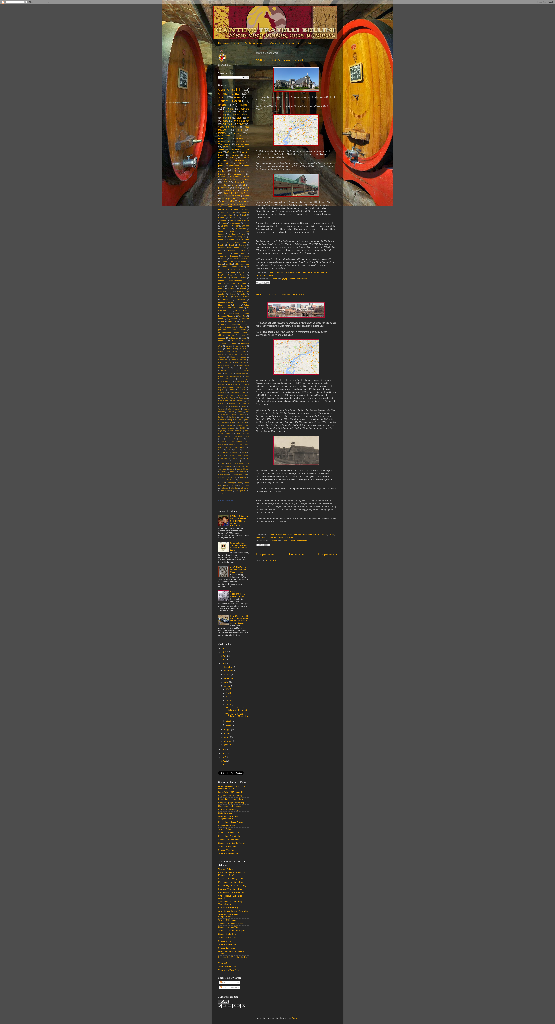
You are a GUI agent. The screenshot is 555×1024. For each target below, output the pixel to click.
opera (233, 458)
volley (243, 294)
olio (243, 171)
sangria (232, 472)
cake (232, 422)
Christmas (221, 357)
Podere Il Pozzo (320, 535)
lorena (236, 450)
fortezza (221, 289)
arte (239, 117)
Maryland (222, 272)
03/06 (229, 725)
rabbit (229, 463)
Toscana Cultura (225, 869)
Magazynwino (226, 381)
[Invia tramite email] (257, 282)
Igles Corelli (228, 373)
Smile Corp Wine (226, 813)
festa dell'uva (244, 212)
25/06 (229, 689)
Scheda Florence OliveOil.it (230, 924)
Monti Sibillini (241, 387)
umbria (229, 346)
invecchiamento (224, 332)
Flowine (235, 368)
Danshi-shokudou (224, 362)
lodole (236, 332)
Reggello (236, 305)
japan (220, 166)
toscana (259, 275)
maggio (227, 730)
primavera (222, 341)
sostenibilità (233, 240)
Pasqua (221, 218)
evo (219, 327)
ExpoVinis (241, 300)
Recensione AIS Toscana (229, 806)
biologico (221, 283)
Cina (225, 168)
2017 (224, 656)
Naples (220, 390)
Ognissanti (222, 392)
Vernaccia (237, 313)
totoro (226, 485)
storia (246, 166)
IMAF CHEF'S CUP (234, 193)
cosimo (221, 286)
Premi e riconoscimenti (255, 42)
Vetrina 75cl (223, 963)
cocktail (221, 324)
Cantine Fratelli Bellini (225, 500)
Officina (243, 390)
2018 (224, 652)
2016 (224, 660)
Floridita (227, 368)
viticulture (245, 240)
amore (220, 319)
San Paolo (231, 308)
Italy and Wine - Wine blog (230, 796)
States (316, 272)
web (247, 485)
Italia (305, 535)
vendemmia (228, 190)
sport (247, 196)
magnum (245, 256)
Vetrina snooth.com (227, 966)
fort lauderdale (232, 439)
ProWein (233, 218)
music (234, 185)
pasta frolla (245, 461)
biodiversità (222, 420)
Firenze (240, 111)
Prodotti (236, 42)
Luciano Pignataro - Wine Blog (232, 885)
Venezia (221, 409)
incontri (227, 111)
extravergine (230, 327)
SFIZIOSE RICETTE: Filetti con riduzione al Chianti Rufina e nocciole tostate (239, 619)
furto (247, 439)
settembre (229, 678)
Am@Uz (227, 123)
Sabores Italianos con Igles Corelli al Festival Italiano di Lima (238, 546)
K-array (221, 376)
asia (234, 212)
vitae (228, 349)
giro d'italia (225, 441)
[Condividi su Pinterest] (268, 282)
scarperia (242, 472)
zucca (220, 493)
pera (222, 463)
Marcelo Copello (240, 381)
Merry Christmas (234, 384)
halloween (232, 289)
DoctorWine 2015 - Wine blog (231, 792)
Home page (223, 42)
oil (244, 185)
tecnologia (231, 483)
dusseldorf (242, 324)
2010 (224, 765)
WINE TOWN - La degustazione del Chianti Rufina (238, 569)
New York (242, 272)
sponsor (245, 179)
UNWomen (234, 406)
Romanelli (239, 182)
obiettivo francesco (226, 335)
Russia (240, 401)
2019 (235, 349)
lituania (220, 450)
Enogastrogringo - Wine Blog (231, 892)
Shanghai (231, 250)
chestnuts (232, 321)
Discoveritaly (240, 229)
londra (229, 450)
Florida (221, 174)
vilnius (234, 485)
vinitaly (241, 123)
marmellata (225, 452)
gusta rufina (224, 163)
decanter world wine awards (232, 204)
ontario (242, 335)
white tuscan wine (242, 264)
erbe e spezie (226, 207)
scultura (221, 477)
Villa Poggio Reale (229, 198)
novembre (229, 671)
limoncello (222, 291)
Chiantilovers (224, 144)
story (247, 188)
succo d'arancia (243, 480)
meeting (227, 117)
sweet (223, 483)
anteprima (239, 160)
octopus (246, 455)
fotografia (242, 327)
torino (240, 483)
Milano (232, 272)
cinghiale (242, 428)
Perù (220, 250)
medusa (235, 452)
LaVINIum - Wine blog (228, 809)
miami (244, 332)
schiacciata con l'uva (239, 474)
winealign (234, 488)
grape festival (243, 220)
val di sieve (241, 346)
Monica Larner (224, 305)
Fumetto (224, 370)
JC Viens (231, 270)
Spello (240, 308)
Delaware (245, 297)
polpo (244, 338)
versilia (229, 264)
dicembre (228, 667)
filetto (247, 436)
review (233, 261)
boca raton (238, 420)
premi (225, 147)
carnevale (229, 425)
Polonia (220, 395)
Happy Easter (237, 267)
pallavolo (239, 291)
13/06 (229, 697)
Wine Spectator (233, 409)
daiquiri (238, 431)
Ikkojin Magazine (241, 373)
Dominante (239, 147)
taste (225, 120)
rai (248, 463)
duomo (227, 436)
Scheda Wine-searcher (228, 853)
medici (223, 259)
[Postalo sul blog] (260, 282)
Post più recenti (265, 554)
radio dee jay (239, 463)
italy (299, 272)
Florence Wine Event (226, 302)
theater (232, 294)
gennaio (228, 745)
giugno (227, 686)
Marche (221, 384)
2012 (224, 757)
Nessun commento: (298, 279)
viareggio (245, 190)
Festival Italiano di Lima (226, 365)
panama (221, 338)
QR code (230, 395)
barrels (243, 417)
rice (222, 466)
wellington (224, 488)
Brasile (221, 245)
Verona (221, 196)
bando (243, 278)
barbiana (221, 417)
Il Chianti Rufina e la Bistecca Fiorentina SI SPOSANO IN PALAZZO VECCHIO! (239, 521)
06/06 (229, 704)
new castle (307, 272)
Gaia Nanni (235, 370)
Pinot (244, 392)
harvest (231, 237)
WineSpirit (242, 316)
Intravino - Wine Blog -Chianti (231, 878)
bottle (246, 177)
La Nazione (242, 302)
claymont (292, 272)
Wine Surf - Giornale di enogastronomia (228, 817)
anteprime (231, 412)
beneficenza (233, 231)
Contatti (307, 42)
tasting (226, 160)
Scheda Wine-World (227, 944)
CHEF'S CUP (223, 297)
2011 (223, 761)
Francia (224, 267)
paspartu (235, 461)
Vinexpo (245, 198)
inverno (243, 289)
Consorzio (232, 152)
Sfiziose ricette (242, 144)
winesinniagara (226, 491)
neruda (244, 452)
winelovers (226, 242)
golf (233, 441)
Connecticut (222, 360)
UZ (244, 218)
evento (244, 105)
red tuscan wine (240, 114)
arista (247, 412)
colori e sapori (241, 120)
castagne (239, 425)
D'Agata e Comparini (238, 360)
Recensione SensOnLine (229, 836)
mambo (237, 133)
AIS (225, 182)
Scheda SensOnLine (227, 846)
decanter (242, 201)
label (242, 207)
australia (243, 414)
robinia (231, 469)
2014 (224, 749)
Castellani (226, 229)
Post (224, 982)
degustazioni (224, 141)
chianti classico (228, 428)
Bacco (244, 351)
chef (234, 171)
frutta (241, 439)
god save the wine (227, 330)
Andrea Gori (240, 242)
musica (221, 177)
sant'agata (222, 343)
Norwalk (232, 390)
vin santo (224, 226)
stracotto (243, 477)
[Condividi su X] (262, 282)
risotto (238, 466)
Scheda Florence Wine (228, 840)
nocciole (232, 455)
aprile (226, 733)
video (220, 349)
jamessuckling (226, 215)
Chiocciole (243, 354)
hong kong (242, 237)
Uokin (244, 406)
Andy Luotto (232, 351)
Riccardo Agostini (243, 395)
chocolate (222, 256)
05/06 (229, 721)
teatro (220, 264)
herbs (243, 330)
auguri (220, 231)
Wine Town (225, 212)
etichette (222, 185)
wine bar (235, 226)
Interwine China (224, 248)
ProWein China (225, 275)
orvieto (240, 458)
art (248, 117)
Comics (235, 297)
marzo (227, 737)
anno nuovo (239, 253)
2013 (224, 753)
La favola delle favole (233, 376)
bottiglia (240, 163)
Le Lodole (242, 270)
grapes (224, 223)
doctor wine (230, 433)
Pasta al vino (234, 392)
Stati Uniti (324, 272)
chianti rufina (281, 272)
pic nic (246, 223)
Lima (245, 248)
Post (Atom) (270, 560)
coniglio (230, 431)
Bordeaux (235, 210)
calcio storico (242, 422)
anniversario (223, 253)
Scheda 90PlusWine (227, 920)
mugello (221, 240)
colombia (231, 324)
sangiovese (234, 166)
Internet (235, 168)
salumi (223, 472)
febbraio (228, 741)
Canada (242, 245)
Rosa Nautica (223, 401)
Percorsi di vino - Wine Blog (230, 799)
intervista (228, 447)
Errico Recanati (240, 362)
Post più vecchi (327, 554)
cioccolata (222, 220)
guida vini (232, 444)
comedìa (245, 158)
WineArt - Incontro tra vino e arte (285, 42)
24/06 (229, 693)
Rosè (233, 401)
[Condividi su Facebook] (265, 282)
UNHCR (225, 313)
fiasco (232, 220)
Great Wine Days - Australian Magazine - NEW (231, 787)
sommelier (234, 155)
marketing (245, 450)
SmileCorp (222, 278)
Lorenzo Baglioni (243, 379)
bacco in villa (228, 201)
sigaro (233, 343)
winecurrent (245, 488)
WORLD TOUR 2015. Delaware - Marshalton (280, 294)
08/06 (229, 700)
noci (239, 455)
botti (223, 321)
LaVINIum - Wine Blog (228, 907)
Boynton (221, 354)
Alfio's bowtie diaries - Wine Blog (233, 911)
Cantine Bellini (275, 535)
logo (231, 291)
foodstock (242, 286)
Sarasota (232, 403)
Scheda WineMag (226, 850)
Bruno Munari (232, 354)
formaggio (234, 256)
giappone (238, 174)
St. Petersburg (244, 403)
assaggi (222, 114)
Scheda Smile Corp (227, 934)
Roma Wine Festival (228, 398)
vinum (241, 485)
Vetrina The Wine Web (228, 833)
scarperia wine (223, 474)
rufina (230, 108)
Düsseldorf (226, 300)
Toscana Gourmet (242, 311)
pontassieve (223, 188)
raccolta (224, 261)
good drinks (229, 179)
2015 (224, 663)
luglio (226, 682)
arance (240, 412)
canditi (220, 425)
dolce (231, 286)
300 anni (245, 226)
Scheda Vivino (224, 941)
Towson (224, 406)
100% (231, 158)
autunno (234, 278)
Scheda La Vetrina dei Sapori (231, 843)
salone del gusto (243, 469)
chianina (243, 321)
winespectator (241, 491)
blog (230, 420)
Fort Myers (245, 368)
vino (266, 275)
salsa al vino (238, 341)
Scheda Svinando (226, 829)
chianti (271, 272)
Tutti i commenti (229, 987)
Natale (244, 215)
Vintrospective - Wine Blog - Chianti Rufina (231, 903)
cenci (247, 425)
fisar (222, 439)
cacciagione (233, 234)
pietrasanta (233, 338)
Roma (242, 275)
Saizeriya (245, 210)
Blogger (295, 1018)
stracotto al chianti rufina (226, 480)
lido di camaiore (240, 447)
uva (236, 215)
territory (239, 138)
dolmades (240, 433)
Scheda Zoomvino (226, 826)
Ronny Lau (243, 398)
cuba (244, 234)
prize (237, 188)
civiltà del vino (227, 126)
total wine (278, 538)
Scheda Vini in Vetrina (228, 937)
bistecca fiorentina (238, 283)
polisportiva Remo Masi (239, 259)
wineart (240, 141)
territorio (222, 133)
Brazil (231, 245)
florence (221, 237)
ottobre (227, 674)
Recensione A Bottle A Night (230, 822)
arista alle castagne (228, 414)
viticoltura (222, 209)
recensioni (223, 138)
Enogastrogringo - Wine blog (231, 803)
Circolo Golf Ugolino (238, 357)
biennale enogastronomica (230, 281)
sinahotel (243, 261)
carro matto (234, 196)
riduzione (229, 466)
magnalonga (235, 223)
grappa (239, 441)
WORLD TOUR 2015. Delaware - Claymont (279, 59)
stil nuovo (232, 477)
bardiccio (232, 417)
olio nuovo (224, 458)
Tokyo (243, 250)
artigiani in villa (232, 319)
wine (271, 275)
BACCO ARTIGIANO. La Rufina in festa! (237, 593)
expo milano (238, 436)
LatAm (236, 248)
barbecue (245, 319)
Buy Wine (234, 177)
